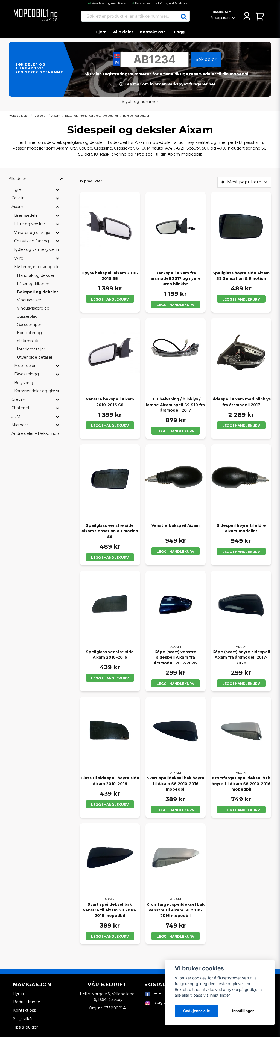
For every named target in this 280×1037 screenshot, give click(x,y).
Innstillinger (243, 1011)
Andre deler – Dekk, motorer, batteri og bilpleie (35, 433)
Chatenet (20, 407)
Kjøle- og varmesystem (36, 249)
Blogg (178, 31)
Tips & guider (25, 1027)
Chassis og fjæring (31, 241)
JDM (16, 416)
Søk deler (206, 59)
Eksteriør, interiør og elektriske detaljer (91, 115)
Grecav (18, 399)
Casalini (18, 197)
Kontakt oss (153, 31)
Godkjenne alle (196, 1011)
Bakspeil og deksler (37, 291)
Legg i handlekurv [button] (175, 305)
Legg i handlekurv (110, 299)
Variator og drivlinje (32, 232)
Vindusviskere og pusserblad (33, 312)
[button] (184, 17)
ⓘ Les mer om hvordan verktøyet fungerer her (167, 84)
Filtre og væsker (29, 223)
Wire (18, 258)
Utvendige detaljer (34, 357)
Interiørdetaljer (31, 349)
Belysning (23, 382)
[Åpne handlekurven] (260, 16)
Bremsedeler (26, 215)
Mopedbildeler (19, 115)
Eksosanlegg (26, 374)
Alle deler (123, 31)
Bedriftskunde (26, 1001)
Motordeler (25, 365)
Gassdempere (30, 324)
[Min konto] (246, 16)
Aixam (55, 115)
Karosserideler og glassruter (36, 390)
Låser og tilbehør (33, 283)
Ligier (16, 189)
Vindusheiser (29, 300)
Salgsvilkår (23, 1018)
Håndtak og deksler (35, 275)
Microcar (19, 425)
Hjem (101, 31)
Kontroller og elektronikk (29, 336)
